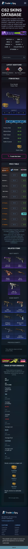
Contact (17, 529)
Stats (3, 532)
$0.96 (24, 203)
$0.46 (24, 208)
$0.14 (24, 191)
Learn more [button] (6, 543)
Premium (17, 527)
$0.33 (14, 180)
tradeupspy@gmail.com (8, 520)
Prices (3, 534)
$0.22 (14, 224)
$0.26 (24, 196)
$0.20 (14, 191)
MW (9, 112)
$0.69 (24, 175)
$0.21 (14, 186)
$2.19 (14, 175)
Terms (16, 532)
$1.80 (14, 203)
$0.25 (14, 219)
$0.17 (24, 213)
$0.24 (14, 213)
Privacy (17, 534)
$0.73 (14, 208)
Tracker (4, 531)
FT (14, 112)
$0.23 (24, 180)
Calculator (4, 529)
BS (23, 112)
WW (19, 112)
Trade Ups (4, 527)
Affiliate (17, 531)
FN (4, 112)
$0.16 (24, 186)
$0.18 (24, 224)
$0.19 (14, 196)
